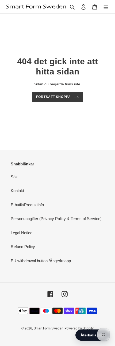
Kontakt (17, 190)
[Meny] (106, 7)
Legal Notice (21, 232)
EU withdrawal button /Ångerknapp (41, 260)
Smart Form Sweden (48, 328)
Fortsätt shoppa (53, 97)
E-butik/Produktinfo (27, 204)
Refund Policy (23, 246)
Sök (14, 176)
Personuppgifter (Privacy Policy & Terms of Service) (56, 218)
